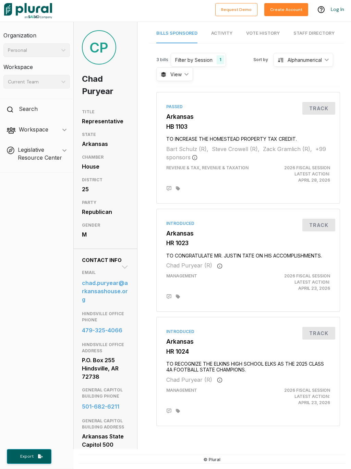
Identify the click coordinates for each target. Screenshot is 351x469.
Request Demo (236, 9)
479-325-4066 (102, 330)
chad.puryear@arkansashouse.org (105, 291)
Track (318, 108)
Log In (337, 9)
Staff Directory (314, 33)
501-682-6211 (100, 406)
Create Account (286, 9)
